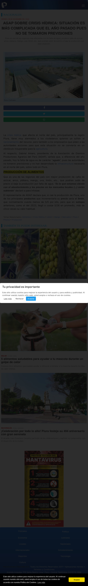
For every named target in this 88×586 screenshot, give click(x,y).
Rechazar (20, 299)
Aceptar (31, 299)
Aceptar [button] (77, 580)
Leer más (8, 299)
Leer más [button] (41, 582)
